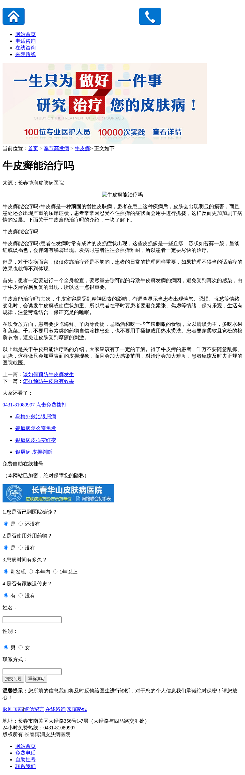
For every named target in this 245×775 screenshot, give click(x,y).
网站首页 (25, 34)
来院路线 (25, 54)
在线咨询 (25, 47)
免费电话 (25, 753)
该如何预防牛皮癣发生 (48, 374)
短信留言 (34, 709)
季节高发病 (56, 148)
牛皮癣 (82, 148)
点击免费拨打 (35, 404)
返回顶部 (13, 709)
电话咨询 (25, 41)
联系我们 (25, 766)
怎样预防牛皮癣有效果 (48, 381)
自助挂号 (25, 759)
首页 (33, 148)
